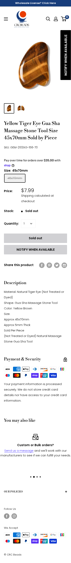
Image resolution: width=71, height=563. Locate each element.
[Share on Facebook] (42, 265)
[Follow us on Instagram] (14, 516)
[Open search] (48, 19)
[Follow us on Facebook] (6, 516)
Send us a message (19, 451)
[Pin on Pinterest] (49, 265)
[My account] (56, 19)
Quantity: (11, 223)
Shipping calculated (35, 196)
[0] (63, 19)
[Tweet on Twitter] (57, 265)
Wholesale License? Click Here (35, 3)
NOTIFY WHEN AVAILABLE (36, 249)
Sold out (35, 238)
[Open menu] (6, 18)
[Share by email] (64, 265)
